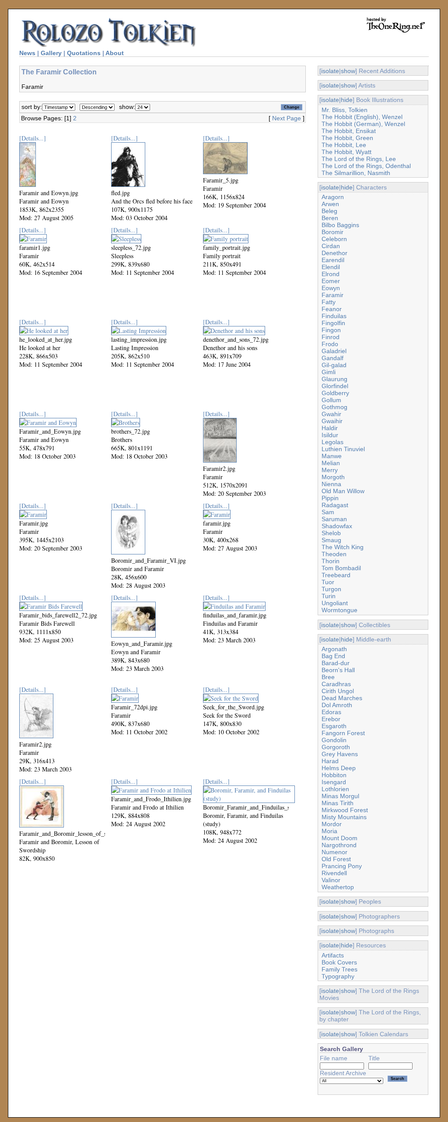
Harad (330, 760)
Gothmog (334, 406)
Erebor (331, 718)
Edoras (331, 711)
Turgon (331, 589)
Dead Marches (342, 697)
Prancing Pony (342, 866)
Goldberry (335, 392)
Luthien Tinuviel (343, 448)
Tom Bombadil (341, 568)
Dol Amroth (337, 704)
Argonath (334, 648)
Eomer (331, 280)
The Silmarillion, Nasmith (356, 172)
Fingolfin (333, 322)
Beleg (329, 210)
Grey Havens (340, 753)
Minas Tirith (338, 802)
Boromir (332, 231)
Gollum (331, 399)
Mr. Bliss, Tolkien (345, 109)
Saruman (334, 518)
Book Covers (339, 962)
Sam (328, 511)
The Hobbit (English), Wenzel (362, 116)
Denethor (334, 252)
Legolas (332, 441)
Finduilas (334, 315)
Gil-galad (334, 364)
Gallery (51, 52)
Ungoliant (335, 603)
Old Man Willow (343, 490)
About (114, 52)
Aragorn (333, 196)
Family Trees (339, 969)
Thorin (331, 561)
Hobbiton (334, 774)
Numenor (334, 852)
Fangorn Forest (343, 732)
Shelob (331, 532)
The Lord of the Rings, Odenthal (366, 165)
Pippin (330, 497)
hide (347, 99)
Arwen (330, 203)
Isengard (334, 781)
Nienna (331, 483)
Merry (330, 469)
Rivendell (334, 873)
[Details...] (32, 138)
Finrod (331, 336)
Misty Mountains (344, 816)
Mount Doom (339, 838)
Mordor (332, 823)
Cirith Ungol (338, 690)
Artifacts (333, 955)
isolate (330, 70)
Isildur (330, 434)
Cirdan (331, 245)
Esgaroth (334, 725)
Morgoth (333, 476)
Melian (331, 462)
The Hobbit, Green (347, 137)
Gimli (329, 371)
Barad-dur (336, 662)
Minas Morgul (340, 795)
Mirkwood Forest (345, 809)
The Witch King (343, 546)
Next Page (286, 118)
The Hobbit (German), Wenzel (363, 123)
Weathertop (338, 887)
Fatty (329, 301)
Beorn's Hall (338, 669)
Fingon (331, 329)
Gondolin (334, 739)
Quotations (84, 52)
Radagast (335, 504)
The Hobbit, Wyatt (346, 151)
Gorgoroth (336, 746)
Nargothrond (339, 845)
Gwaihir (332, 420)
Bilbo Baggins (340, 224)
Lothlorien (335, 788)
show (348, 70)
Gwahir (331, 413)
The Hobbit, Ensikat (349, 130)
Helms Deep (339, 767)
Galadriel (334, 350)
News (27, 52)
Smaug (331, 539)
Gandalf (332, 357)
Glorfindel (335, 385)
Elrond (331, 273)
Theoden (334, 553)
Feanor (332, 308)
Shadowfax (337, 525)
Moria (329, 830)
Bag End (333, 655)
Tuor (328, 582)
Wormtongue (339, 610)
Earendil (333, 259)
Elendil (331, 266)
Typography (338, 976)
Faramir (332, 294)
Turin (329, 596)
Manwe (332, 455)
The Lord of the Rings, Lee (359, 158)
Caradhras (336, 683)
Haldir (330, 427)
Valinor (331, 880)
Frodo (330, 343)
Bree (328, 676)
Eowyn (331, 287)
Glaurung (334, 378)
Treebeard (336, 575)
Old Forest (336, 859)
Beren (330, 217)
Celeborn (334, 238)
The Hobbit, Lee (344, 144)
